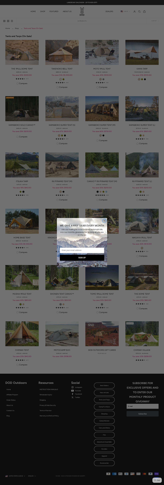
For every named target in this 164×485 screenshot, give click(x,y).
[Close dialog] (104, 221)
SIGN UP (82, 258)
